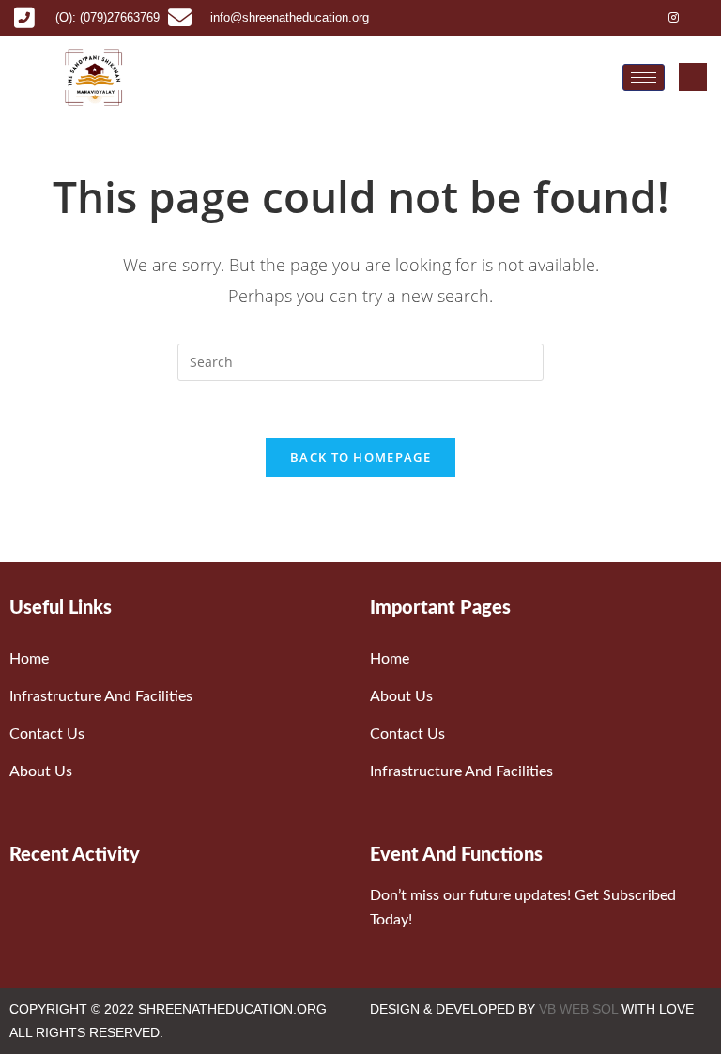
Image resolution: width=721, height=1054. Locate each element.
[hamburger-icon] (643, 77)
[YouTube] (702, 18)
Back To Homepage (360, 457)
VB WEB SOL (578, 1008)
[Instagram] (674, 18)
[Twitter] (646, 18)
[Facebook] (618, 18)
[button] (693, 77)
